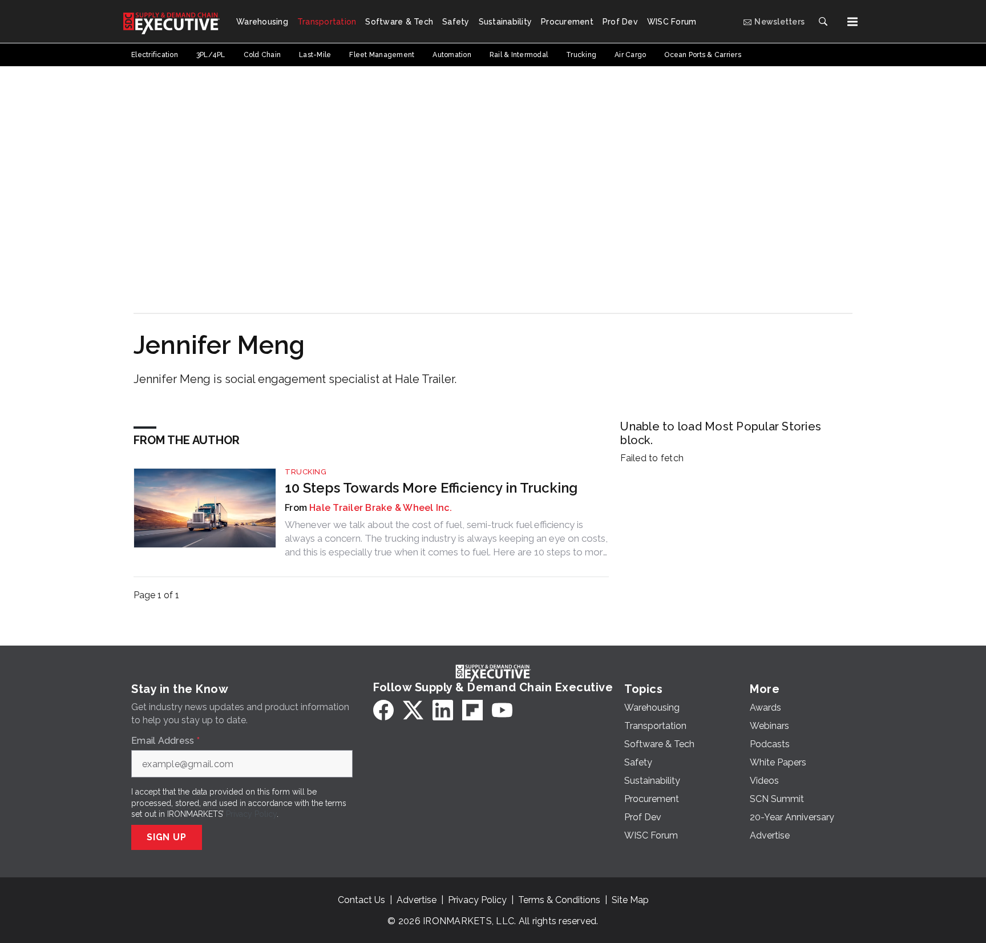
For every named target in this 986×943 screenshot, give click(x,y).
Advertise (417, 899)
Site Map (630, 899)
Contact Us (361, 899)
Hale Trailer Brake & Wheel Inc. (380, 507)
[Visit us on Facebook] (383, 710)
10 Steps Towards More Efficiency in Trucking (431, 487)
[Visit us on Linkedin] (443, 710)
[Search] (822, 21)
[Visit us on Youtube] (502, 710)
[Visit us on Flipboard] (472, 710)
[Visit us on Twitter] (413, 710)
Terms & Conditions (559, 899)
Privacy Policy (251, 814)
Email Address (165, 740)
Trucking (305, 472)
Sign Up (167, 837)
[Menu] (852, 21)
